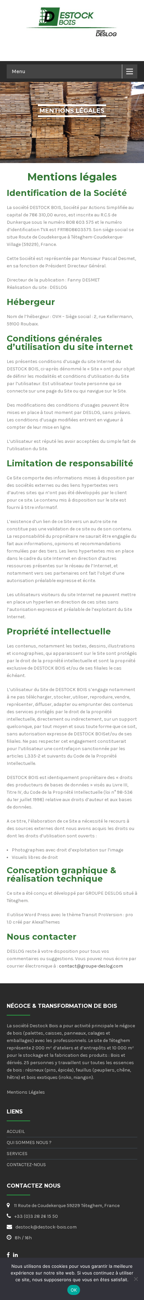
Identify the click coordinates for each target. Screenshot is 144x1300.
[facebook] (8, 1254)
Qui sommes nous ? (29, 1142)
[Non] (135, 1279)
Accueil (16, 1131)
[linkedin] (15, 1254)
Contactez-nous (26, 1164)
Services (17, 1153)
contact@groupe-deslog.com (91, 966)
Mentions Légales (26, 1092)
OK (74, 1290)
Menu (18, 71)
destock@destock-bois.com (46, 1227)
